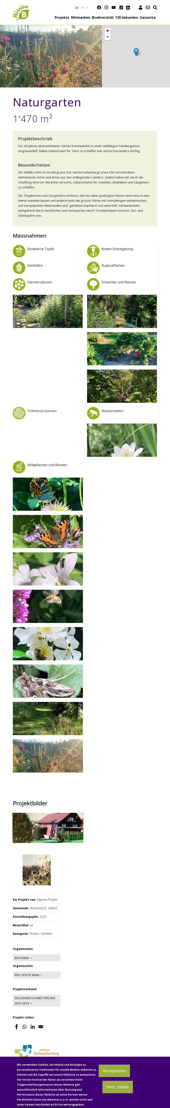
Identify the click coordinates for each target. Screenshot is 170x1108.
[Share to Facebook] (16, 1026)
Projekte (62, 17)
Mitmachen (80, 17)
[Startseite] (21, 7)
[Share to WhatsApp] (24, 1026)
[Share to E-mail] (40, 1026)
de (77, 8)
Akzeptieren (114, 1070)
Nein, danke (118, 1087)
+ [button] (107, 30)
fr (82, 8)
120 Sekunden (126, 17)
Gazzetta (147, 17)
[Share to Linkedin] (32, 1026)
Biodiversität (103, 17)
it (87, 8)
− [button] (107, 36)
